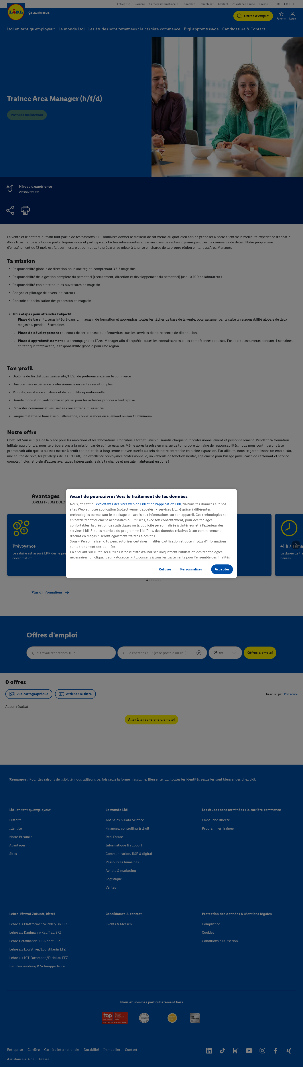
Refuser (165, 569)
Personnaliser (191, 569)
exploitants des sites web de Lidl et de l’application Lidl (138, 504)
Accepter (222, 569)
